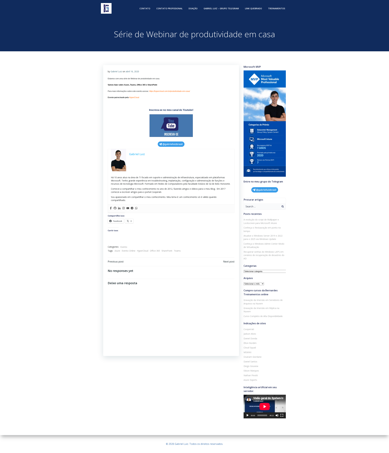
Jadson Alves (250, 333)
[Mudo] (277, 415)
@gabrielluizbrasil (172, 144)
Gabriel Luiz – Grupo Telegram (221, 8)
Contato (144, 8)
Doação (193, 8)
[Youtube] (127, 208)
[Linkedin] (119, 208)
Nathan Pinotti (251, 375)
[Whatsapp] (136, 208)
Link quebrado (253, 8)
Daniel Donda (250, 338)
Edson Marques (251, 370)
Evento (123, 246)
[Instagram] (123, 208)
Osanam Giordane (253, 356)
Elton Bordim (250, 343)
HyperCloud (142, 250)
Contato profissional (169, 8)
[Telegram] (132, 208)
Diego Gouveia (251, 366)
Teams (177, 250)
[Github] (115, 208)
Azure (117, 250)
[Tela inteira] (281, 415)
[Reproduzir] (247, 415)
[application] (265, 406)
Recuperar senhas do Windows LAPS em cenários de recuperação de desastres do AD (264, 255)
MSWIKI (247, 352)
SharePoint (167, 250)
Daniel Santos (250, 361)
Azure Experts (250, 379)
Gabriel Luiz (116, 71)
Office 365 (155, 250)
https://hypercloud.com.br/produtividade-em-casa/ (169, 91)
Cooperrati (249, 329)
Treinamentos (276, 8)
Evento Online (128, 250)
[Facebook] (110, 208)
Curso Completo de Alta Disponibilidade (263, 316)
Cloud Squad (250, 347)
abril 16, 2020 (132, 71)
